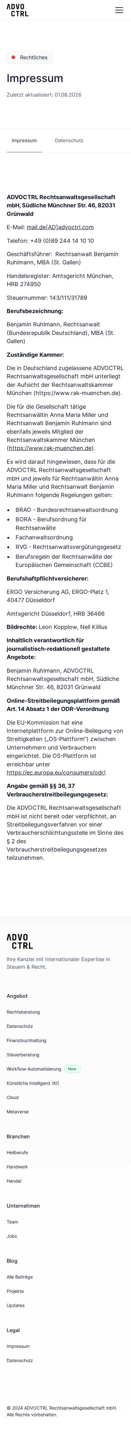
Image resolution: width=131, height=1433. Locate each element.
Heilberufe (17, 1152)
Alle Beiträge (20, 1276)
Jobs (12, 1236)
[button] (118, 10)
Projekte (15, 1291)
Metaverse (18, 1111)
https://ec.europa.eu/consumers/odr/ (56, 772)
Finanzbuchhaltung (26, 1040)
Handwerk (17, 1166)
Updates (15, 1305)
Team (12, 1221)
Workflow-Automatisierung (34, 1069)
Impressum (18, 1346)
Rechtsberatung (23, 1012)
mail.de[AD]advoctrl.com (60, 227)
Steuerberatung (23, 1054)
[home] (18, 10)
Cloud (13, 1097)
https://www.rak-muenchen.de (50, 448)
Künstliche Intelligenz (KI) (33, 1083)
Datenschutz (20, 1026)
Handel (14, 1181)
